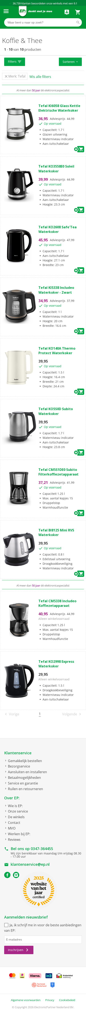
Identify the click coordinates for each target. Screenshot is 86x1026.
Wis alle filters (40, 76)
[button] (14, 62)
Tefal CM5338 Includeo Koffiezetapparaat (57, 603)
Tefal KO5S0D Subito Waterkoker (55, 411)
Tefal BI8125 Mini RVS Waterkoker (56, 532)
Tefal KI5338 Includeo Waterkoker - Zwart (56, 290)
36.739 (17, 3)
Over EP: (11, 797)
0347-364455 (42, 848)
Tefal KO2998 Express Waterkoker (56, 663)
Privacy (49, 1000)
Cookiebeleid (67, 1000)
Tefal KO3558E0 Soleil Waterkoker (56, 168)
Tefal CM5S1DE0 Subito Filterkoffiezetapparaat (58, 472)
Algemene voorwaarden (25, 1000)
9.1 (75, 3)
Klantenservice (18, 752)
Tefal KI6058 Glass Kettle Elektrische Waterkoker (59, 108)
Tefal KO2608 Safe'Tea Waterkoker (57, 229)
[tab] (43, 62)
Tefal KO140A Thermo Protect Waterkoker (56, 350)
